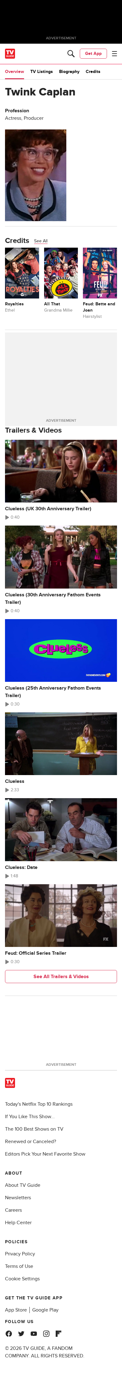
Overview (14, 71)
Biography (69, 71)
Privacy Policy (20, 1254)
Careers (13, 1210)
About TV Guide (22, 1185)
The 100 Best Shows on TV (34, 1129)
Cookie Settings (22, 1279)
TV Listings (41, 71)
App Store (16, 1310)
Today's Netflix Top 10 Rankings (39, 1104)
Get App (93, 53)
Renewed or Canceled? (30, 1141)
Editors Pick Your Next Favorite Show (45, 1154)
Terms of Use (19, 1266)
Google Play (45, 1310)
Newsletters (18, 1198)
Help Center (18, 1223)
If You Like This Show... (30, 1116)
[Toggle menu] (114, 53)
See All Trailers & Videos (61, 976)
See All (41, 241)
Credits (93, 71)
